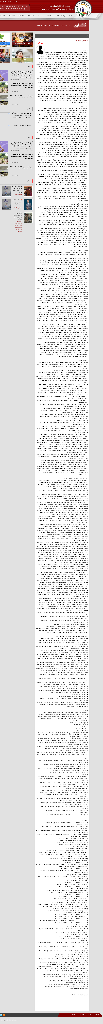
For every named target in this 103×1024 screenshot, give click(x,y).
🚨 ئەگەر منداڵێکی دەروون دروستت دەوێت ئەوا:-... (17, 202)
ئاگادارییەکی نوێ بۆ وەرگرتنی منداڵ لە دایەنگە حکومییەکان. (53, 26)
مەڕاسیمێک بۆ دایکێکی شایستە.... (22, 126)
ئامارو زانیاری (20, 16)
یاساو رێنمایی (11, 16)
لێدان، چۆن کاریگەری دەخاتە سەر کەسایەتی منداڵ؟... (17, 216)
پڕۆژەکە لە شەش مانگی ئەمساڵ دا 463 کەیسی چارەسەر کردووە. (21, 97)
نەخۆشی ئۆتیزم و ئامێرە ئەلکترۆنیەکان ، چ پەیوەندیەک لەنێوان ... (16, 190)
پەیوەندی (82, 1015)
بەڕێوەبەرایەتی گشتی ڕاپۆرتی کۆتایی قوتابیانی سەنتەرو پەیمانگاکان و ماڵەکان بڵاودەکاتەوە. (22, 85)
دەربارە (9, 2)
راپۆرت (41, 16)
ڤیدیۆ (28, 109)
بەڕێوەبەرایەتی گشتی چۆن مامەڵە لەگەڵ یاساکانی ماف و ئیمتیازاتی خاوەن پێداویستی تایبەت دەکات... (21, 115)
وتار (33, 16)
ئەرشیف (74, 1015)
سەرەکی (15, 2)
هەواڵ (49, 16)
